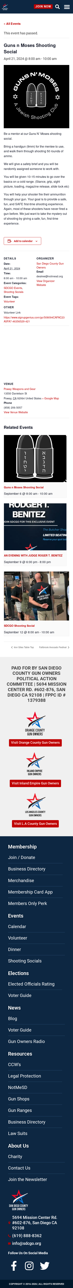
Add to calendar (23, 241)
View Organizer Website (45, 283)
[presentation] (35, 458)
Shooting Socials (13, 292)
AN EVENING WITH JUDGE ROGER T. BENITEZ (33, 555)
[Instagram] (29, 1266)
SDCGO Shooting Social (19, 625)
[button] (67, 6)
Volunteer (9, 301)
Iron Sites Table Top (23, 647)
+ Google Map (50, 398)
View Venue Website (16, 412)
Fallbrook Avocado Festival (53, 647)
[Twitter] (45, 1266)
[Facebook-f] (14, 1266)
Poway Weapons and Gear (20, 389)
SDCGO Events (13, 288)
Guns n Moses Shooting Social (24, 487)
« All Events (12, 23)
